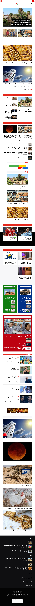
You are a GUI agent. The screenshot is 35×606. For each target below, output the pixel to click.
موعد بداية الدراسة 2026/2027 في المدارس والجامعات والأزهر (18, 336)
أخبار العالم (29, 123)
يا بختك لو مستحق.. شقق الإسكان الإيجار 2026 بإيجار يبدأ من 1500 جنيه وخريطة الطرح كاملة (7, 310)
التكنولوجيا (29, 249)
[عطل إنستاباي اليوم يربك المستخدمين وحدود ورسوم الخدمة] (25, 256)
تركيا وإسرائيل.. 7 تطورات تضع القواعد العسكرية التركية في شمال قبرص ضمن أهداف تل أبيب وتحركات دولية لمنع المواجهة (7, 111)
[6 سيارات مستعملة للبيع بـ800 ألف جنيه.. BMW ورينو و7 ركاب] (28, 306)
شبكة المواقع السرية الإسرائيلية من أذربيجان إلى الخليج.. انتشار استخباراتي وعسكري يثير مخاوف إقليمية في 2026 (15, 157)
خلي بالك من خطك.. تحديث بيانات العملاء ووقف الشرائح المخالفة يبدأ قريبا (10, 263)
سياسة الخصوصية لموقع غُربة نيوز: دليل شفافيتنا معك (11, 595)
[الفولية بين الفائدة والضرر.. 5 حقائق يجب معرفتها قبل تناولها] (17, 520)
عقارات (14, 296)
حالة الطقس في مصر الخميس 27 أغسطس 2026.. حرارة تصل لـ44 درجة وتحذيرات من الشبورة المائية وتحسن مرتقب (18, 84)
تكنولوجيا (30, 261)
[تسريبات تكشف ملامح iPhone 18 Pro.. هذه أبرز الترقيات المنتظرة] (25, 271)
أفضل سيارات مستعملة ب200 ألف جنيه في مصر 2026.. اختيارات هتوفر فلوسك (23, 301)
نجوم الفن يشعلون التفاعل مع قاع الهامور (12, 359)
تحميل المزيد (18, 406)
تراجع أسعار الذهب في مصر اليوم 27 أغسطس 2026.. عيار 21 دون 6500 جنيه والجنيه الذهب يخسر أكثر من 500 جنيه (18, 63)
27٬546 (25, 89)
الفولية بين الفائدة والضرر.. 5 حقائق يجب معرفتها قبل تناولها (22, 530)
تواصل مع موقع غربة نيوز (17, 597)
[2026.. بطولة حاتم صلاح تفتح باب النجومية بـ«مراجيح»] (26, 379)
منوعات (30, 417)
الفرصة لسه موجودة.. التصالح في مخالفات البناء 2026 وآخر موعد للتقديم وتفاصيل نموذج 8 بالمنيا (10, 298)
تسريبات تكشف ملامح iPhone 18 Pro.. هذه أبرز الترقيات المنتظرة (25, 278)
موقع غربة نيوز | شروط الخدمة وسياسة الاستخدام (25, 595)
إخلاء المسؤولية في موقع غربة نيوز (28, 584)
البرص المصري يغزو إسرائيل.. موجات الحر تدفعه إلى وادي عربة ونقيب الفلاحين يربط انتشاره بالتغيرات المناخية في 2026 (15, 148)
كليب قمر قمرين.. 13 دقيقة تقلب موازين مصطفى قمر (12, 398)
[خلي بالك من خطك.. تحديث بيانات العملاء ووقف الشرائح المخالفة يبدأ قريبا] (10, 256)
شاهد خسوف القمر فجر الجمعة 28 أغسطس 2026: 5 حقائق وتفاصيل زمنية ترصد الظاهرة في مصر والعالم (10, 38)
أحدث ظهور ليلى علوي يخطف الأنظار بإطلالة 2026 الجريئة (11, 369)
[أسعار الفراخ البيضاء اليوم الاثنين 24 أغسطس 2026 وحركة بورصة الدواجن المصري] (17, 497)
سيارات (30, 296)
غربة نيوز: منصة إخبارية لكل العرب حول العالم (26, 578)
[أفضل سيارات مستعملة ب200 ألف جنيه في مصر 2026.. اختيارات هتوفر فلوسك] (28, 302)
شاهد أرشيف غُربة (22, 166)
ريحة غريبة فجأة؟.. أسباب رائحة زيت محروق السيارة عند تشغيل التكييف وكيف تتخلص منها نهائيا (23, 310)
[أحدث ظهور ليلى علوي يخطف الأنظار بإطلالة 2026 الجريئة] (26, 370)
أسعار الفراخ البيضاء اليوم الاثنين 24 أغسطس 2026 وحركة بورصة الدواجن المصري (20, 508)
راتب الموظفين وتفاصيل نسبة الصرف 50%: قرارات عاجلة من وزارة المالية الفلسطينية (8, 117)
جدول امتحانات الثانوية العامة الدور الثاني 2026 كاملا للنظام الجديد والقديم (15, 344)
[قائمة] (31, 4)
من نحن (27, 594)
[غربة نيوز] (17, 3)
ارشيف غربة (13, 594)
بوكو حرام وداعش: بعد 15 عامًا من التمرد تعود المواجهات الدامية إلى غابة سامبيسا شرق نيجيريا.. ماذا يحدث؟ (25, 137)
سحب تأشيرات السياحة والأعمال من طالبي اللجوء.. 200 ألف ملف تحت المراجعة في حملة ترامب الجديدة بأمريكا (15, 153)
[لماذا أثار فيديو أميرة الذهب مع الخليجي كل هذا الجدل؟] (30, 542)
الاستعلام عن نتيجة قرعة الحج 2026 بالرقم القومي (19, 550)
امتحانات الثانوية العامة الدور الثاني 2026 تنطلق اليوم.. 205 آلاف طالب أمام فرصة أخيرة (15, 339)
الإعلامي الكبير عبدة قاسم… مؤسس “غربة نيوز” (26, 577)
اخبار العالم (25, 204)
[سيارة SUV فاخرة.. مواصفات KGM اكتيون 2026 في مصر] (25, 292)
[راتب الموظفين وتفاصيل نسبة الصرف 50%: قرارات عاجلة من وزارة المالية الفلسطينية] (14, 117)
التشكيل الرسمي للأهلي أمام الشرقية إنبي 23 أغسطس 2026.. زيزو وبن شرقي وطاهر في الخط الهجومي (25, 239)
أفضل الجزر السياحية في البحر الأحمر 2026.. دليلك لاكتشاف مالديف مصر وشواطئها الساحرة (21, 22)
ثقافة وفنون (28, 354)
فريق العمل (9, 594)
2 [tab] (17, 41)
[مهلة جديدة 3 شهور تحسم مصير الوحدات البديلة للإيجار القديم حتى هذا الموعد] (13, 302)
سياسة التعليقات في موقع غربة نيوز (27, 581)
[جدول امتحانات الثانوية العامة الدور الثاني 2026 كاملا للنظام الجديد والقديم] (28, 344)
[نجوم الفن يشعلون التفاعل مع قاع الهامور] (26, 360)
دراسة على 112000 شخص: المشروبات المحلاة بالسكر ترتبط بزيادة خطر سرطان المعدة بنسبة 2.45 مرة (15, 143)
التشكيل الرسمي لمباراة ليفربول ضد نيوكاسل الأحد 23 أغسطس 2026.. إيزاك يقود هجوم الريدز (10, 239)
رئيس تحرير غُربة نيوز (29, 575)
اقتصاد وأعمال (24, 221)
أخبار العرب (29, 95)
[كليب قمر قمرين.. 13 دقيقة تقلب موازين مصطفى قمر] (26, 399)
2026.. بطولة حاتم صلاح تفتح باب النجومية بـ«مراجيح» (12, 378)
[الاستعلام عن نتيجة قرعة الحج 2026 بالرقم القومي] (30, 551)
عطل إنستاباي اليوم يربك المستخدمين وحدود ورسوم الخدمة (26, 263)
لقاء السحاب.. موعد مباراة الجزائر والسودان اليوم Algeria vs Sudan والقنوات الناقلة (15, 546)
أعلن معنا (24, 594)
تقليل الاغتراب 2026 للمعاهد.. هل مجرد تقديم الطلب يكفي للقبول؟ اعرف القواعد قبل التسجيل (15, 348)
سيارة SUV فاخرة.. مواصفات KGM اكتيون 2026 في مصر (26, 298)
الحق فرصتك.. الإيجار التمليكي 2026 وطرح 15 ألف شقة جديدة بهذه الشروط (7, 305)
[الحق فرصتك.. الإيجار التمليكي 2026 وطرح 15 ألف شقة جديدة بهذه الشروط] (13, 306)
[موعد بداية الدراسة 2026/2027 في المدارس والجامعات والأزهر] (17, 326)
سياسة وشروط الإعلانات (29, 585)
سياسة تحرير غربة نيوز (29, 582)
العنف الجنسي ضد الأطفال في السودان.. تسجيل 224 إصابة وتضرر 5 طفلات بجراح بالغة (25, 38)
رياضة (30, 225)
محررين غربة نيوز (30, 580)
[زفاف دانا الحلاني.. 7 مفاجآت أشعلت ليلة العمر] (26, 389)
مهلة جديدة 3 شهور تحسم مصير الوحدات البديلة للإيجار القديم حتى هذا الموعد (7, 301)
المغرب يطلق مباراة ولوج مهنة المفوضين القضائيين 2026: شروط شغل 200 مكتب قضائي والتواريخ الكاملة (7, 104)
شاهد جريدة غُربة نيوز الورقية (14, 166)
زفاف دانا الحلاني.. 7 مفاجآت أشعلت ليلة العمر (12, 389)
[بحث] (3, 4)
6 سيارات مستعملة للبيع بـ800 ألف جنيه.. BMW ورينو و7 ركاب (23, 305)
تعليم (30, 335)
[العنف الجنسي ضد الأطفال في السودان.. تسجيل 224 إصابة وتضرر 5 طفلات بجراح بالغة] (25, 33)
